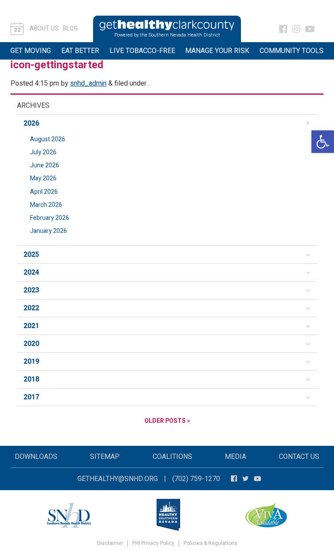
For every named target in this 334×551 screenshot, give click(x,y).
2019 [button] (31, 361)
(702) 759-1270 (196, 479)
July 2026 (43, 152)
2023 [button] (31, 290)
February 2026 (49, 217)
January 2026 (48, 231)
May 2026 (43, 178)
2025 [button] (31, 254)
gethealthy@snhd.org (117, 479)
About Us (44, 28)
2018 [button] (31, 379)
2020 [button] (31, 344)
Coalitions (172, 456)
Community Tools (292, 51)
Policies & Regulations (210, 543)
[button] (322, 141)
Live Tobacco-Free (142, 51)
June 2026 (44, 165)
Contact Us (299, 456)
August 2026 (47, 139)
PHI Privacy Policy (153, 543)
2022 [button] (31, 308)
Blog (70, 28)
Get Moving (30, 51)
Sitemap (105, 456)
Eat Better (80, 51)
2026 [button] (31, 123)
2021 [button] (31, 326)
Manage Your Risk (217, 51)
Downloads (36, 456)
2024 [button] (31, 272)
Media (235, 456)
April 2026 (44, 191)
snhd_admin (88, 83)
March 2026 (46, 204)
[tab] (167, 123)
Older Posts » (167, 420)
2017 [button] (31, 397)
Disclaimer (110, 543)
